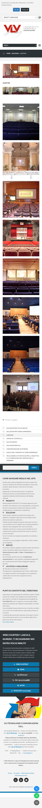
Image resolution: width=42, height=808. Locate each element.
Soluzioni (15, 53)
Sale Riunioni (11, 442)
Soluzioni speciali (13, 445)
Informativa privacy (21, 775)
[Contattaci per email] (36, 802)
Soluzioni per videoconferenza (18, 431)
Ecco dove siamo (8, 622)
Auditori (14, 420)
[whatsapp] (15, 780)
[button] (16, 10)
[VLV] (21, 31)
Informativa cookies (27, 773)
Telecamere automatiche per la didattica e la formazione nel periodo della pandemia (22, 458)
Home (8, 53)
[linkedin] (21, 780)
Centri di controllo (14, 438)
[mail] (26, 780)
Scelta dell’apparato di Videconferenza (22, 452)
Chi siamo (16, 773)
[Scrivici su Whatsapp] (36, 795)
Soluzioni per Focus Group (16, 428)
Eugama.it (29, 787)
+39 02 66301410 (16, 747)
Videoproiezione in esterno (17, 449)
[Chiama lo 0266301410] (36, 788)
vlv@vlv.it (21, 735)
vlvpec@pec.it (27, 753)
